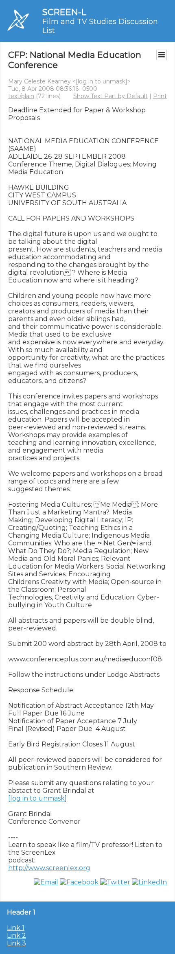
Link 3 (16, 943)
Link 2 (16, 935)
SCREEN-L (64, 12)
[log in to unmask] (101, 81)
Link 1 (15, 928)
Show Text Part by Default (110, 96)
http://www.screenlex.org (49, 868)
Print (160, 96)
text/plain (21, 96)
